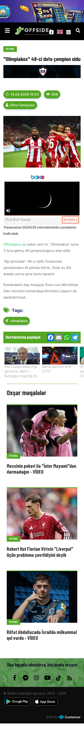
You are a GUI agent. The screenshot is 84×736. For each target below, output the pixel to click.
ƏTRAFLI (70, 220)
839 (55, 94)
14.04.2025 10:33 (25, 94)
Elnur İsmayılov (22, 105)
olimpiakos (19, 321)
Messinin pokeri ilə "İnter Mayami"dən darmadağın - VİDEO (41, 469)
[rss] (70, 678)
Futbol (10, 49)
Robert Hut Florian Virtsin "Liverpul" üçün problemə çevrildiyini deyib (40, 551)
